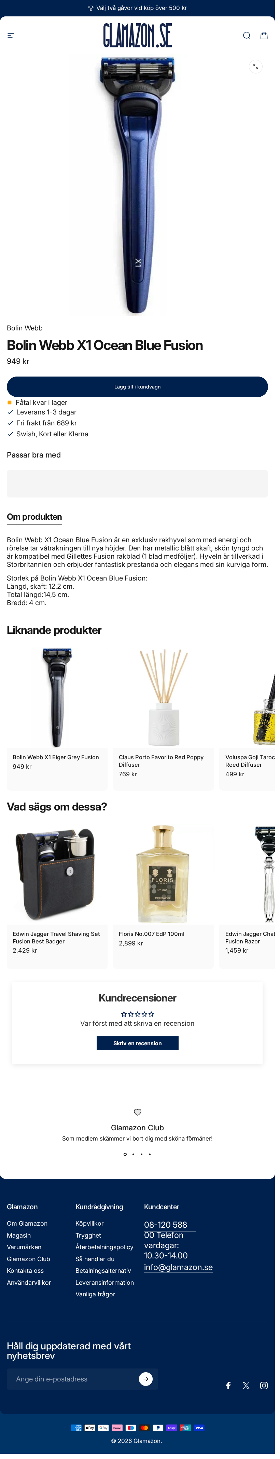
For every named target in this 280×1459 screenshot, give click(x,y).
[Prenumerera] (146, 1379)
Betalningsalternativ (103, 1270)
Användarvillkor (29, 1282)
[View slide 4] (150, 1154)
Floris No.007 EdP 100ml (151, 933)
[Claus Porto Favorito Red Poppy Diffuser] (163, 697)
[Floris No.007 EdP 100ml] (163, 874)
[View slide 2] (133, 1154)
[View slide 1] (125, 1154)
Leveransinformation (104, 1282)
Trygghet (88, 1235)
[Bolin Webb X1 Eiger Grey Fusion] (57, 697)
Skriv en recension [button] (137, 1043)
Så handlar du (94, 1259)
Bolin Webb (25, 328)
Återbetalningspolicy (104, 1247)
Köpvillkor (89, 1223)
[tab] (34, 518)
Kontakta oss (25, 1270)
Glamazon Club (28, 1259)
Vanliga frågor (95, 1294)
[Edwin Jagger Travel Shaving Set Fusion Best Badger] (57, 874)
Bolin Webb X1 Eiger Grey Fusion (56, 757)
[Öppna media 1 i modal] (256, 66)
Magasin (19, 1235)
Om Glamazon (27, 1223)
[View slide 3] (142, 1154)
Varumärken (24, 1247)
